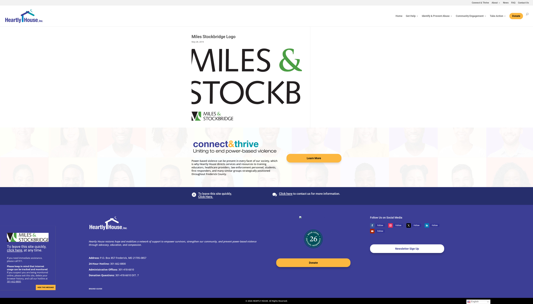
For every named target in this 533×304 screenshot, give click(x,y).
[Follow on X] (408, 225)
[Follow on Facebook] (372, 225)
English (475, 301)
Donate (313, 262)
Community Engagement (470, 16)
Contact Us (523, 3)
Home (399, 16)
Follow (380, 225)
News (506, 3)
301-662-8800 (14, 281)
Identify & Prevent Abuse (436, 16)
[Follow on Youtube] (372, 231)
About (495, 3)
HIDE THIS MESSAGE (45, 287)
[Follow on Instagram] (390, 225)
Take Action (496, 16)
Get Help (411, 16)
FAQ (513, 3)
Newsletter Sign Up (407, 248)
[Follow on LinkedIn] (427, 225)
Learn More (314, 158)
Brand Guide (95, 288)
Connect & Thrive (480, 3)
